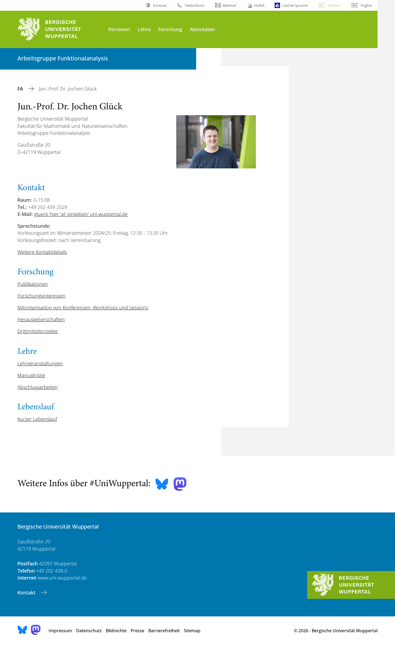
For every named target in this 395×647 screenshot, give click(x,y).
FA (20, 88)
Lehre (144, 29)
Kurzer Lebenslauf (37, 419)
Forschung (170, 29)
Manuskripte (31, 375)
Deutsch (334, 5)
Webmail (229, 5)
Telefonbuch (194, 5)
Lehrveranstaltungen (40, 363)
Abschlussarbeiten (37, 387)
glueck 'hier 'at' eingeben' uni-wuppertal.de (81, 214)
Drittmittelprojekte (37, 331)
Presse (137, 631)
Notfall (259, 5)
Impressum (60, 631)
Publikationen (32, 284)
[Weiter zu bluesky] (161, 484)
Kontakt (27, 592)
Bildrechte (116, 631)
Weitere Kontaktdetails (42, 252)
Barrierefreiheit (164, 631)
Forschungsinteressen (41, 295)
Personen (119, 29)
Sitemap (192, 631)
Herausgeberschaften (41, 319)
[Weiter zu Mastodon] (180, 484)
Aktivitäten (202, 29)
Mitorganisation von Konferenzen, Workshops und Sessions (82, 307)
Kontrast (159, 5)
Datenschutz (89, 631)
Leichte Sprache (295, 5)
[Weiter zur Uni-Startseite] (60, 29)
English (366, 5)
